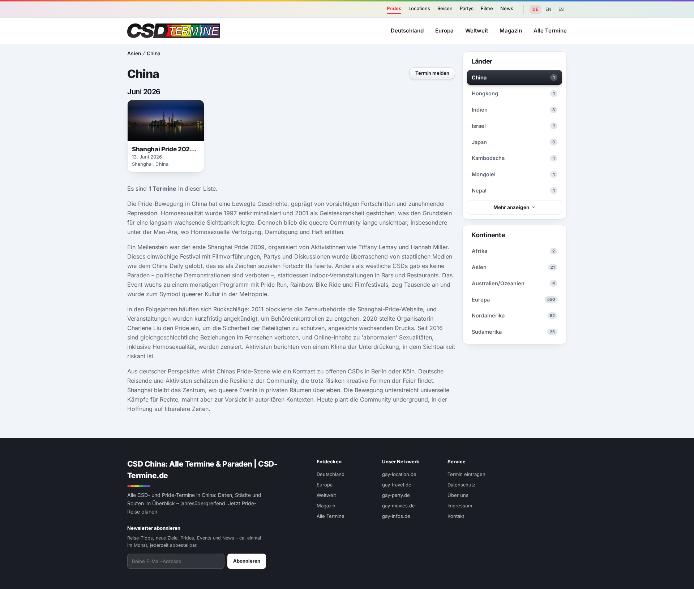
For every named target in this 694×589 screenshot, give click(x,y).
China (153, 53)
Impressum (459, 505)
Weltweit (476, 30)
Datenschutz (461, 485)
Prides (394, 8)
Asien (134, 53)
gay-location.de (399, 474)
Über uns (457, 495)
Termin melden (432, 73)
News (506, 8)
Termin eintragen (466, 474)
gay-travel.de (396, 485)
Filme (487, 8)
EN (548, 9)
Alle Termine (550, 30)
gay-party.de (396, 495)
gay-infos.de (396, 516)
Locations (419, 8)
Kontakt (455, 516)
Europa (444, 30)
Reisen (445, 8)
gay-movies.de (398, 505)
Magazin (511, 30)
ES (561, 9)
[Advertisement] (656, 294)
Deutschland (407, 30)
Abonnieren (246, 561)
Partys (467, 8)
